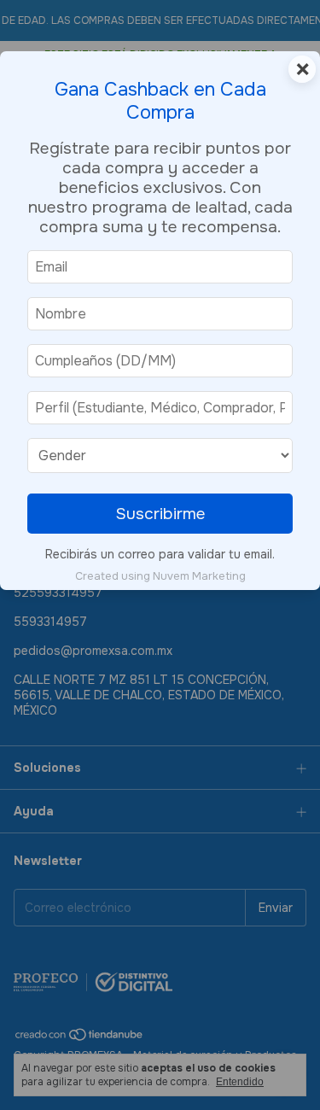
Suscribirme (160, 513)
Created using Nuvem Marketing (160, 576)
